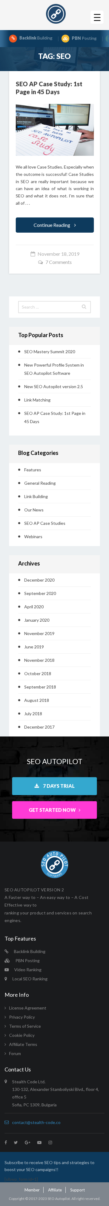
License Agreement (27, 1007)
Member (32, 1189)
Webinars (33, 536)
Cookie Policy (22, 1035)
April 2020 (34, 606)
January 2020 (36, 620)
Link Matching (37, 399)
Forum (15, 1053)
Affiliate (55, 1189)
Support (77, 1189)
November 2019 (39, 633)
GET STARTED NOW (52, 810)
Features (32, 469)
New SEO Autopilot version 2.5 (53, 386)
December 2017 (39, 726)
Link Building (36, 496)
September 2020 (40, 593)
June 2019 (34, 646)
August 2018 (36, 700)
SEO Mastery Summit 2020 (49, 351)
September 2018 (40, 686)
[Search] (84, 307)
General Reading (40, 483)
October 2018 (37, 673)
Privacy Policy (22, 1017)
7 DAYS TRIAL (58, 786)
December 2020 (39, 580)
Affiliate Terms (23, 1044)
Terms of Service (25, 1026)
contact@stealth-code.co (36, 1122)
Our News (34, 509)
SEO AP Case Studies (44, 523)
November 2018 (39, 660)
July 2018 (33, 713)
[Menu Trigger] (97, 17)
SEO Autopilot (59, 1198)
